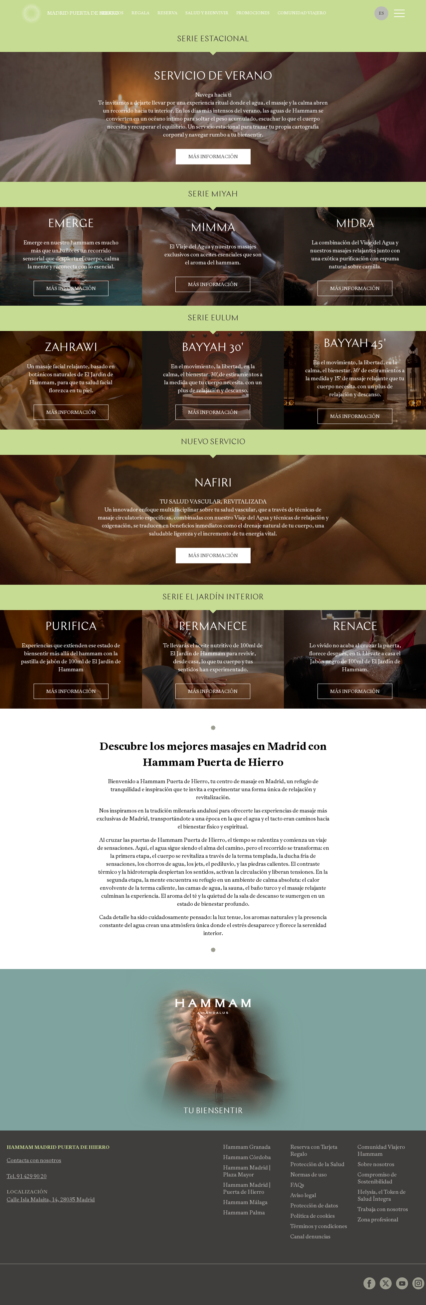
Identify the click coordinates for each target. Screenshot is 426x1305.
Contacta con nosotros (34, 1160)
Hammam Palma (244, 1212)
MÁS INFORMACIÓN (213, 157)
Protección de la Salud (317, 1164)
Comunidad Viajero (302, 13)
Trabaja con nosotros (382, 1209)
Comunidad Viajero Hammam (381, 1150)
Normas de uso (308, 1174)
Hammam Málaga (245, 1202)
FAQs (297, 1184)
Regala (140, 13)
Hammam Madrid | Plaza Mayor (247, 1171)
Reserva (167, 13)
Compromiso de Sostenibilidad (377, 1178)
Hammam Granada (247, 1146)
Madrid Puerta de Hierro (83, 13)
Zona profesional (377, 1219)
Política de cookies (312, 1215)
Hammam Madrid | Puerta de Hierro (247, 1188)
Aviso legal (303, 1195)
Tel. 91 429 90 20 (27, 1176)
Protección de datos (314, 1205)
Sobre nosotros (375, 1164)
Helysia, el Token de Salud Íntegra (381, 1195)
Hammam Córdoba (247, 1157)
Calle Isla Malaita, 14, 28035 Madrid (51, 1199)
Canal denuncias (310, 1236)
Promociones (253, 13)
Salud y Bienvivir (206, 13)
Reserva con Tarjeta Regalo (313, 1150)
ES (381, 13)
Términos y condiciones (318, 1226)
